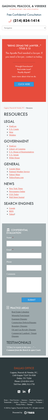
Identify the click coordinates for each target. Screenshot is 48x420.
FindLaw (13, 126)
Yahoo (11, 214)
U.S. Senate (14, 155)
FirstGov (12, 146)
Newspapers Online (17, 191)
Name (10, 238)
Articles (16, 402)
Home (6, 400)
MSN (11, 211)
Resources (23, 402)
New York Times (16, 188)
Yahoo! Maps (14, 174)
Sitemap (29, 404)
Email (10, 250)
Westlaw (12, 135)
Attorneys (24, 400)
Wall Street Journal (16, 197)
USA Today (14, 194)
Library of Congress (17, 149)
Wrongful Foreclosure (20, 315)
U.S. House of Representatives (21, 152)
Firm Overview (14, 400)
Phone (9, 262)
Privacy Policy (20, 404)
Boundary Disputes (19, 326)
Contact (31, 402)
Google (12, 208)
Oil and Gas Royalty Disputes (24, 330)
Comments (11, 274)
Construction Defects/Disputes (24, 322)
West (11, 132)
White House (14, 158)
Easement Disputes (19, 319)
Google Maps (14, 169)
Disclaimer (39, 402)
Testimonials (8, 402)
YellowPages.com (16, 177)
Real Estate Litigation (20, 312)
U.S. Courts (14, 129)
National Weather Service (19, 172)
